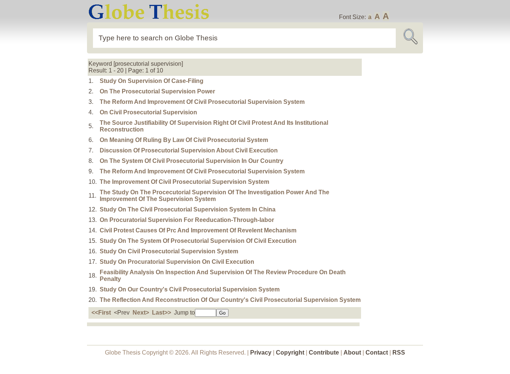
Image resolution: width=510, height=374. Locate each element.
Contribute (324, 352)
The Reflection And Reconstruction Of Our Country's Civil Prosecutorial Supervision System (230, 300)
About (352, 352)
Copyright (290, 352)
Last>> (161, 312)
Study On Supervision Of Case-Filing (151, 81)
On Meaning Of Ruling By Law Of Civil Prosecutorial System (184, 140)
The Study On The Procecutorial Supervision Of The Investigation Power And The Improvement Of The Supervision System (214, 195)
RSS (398, 352)
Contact (377, 352)
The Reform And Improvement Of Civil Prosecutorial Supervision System (202, 102)
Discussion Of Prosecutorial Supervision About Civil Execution (189, 150)
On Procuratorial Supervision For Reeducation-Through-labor (187, 220)
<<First (101, 312)
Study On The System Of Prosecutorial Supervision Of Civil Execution (198, 241)
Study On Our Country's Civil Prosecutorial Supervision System (190, 289)
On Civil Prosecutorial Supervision (148, 112)
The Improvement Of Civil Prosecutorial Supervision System (184, 182)
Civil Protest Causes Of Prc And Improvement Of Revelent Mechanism (198, 230)
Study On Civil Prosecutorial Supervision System (169, 251)
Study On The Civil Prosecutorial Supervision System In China (188, 209)
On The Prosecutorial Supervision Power (157, 91)
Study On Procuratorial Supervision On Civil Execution (177, 262)
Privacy (260, 352)
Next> (141, 312)
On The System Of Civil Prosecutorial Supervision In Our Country (191, 161)
